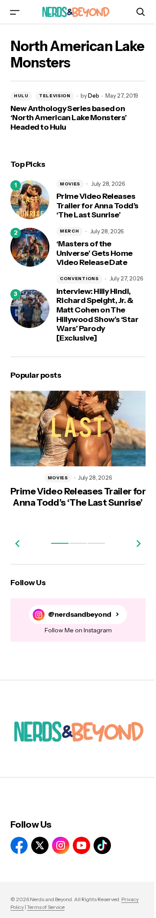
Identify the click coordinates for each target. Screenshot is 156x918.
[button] (14, 12)
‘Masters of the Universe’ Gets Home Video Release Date (94, 253)
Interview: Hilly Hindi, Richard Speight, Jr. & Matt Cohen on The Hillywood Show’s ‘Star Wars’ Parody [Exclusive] (97, 315)
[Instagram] (60, 845)
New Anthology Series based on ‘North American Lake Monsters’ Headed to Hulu (68, 118)
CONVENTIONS (79, 278)
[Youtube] (81, 845)
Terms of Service (46, 907)
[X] (40, 845)
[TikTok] (102, 845)
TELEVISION (55, 96)
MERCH (69, 231)
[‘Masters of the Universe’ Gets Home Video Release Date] (29, 247)
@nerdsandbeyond (79, 614)
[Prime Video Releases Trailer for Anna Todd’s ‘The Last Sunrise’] (29, 199)
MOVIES (70, 184)
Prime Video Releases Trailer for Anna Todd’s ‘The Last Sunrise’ (97, 206)
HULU (21, 96)
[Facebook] (19, 845)
